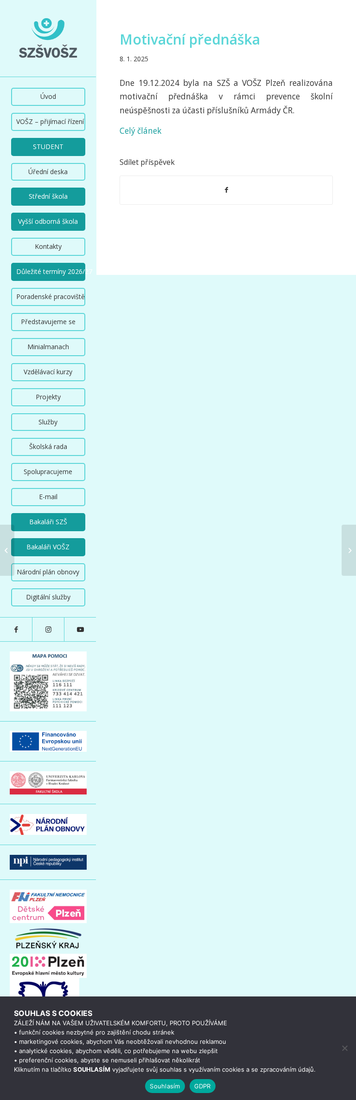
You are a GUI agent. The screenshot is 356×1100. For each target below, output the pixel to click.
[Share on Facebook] (226, 190)
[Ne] (344, 1048)
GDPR (202, 1086)
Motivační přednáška (190, 39)
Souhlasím (165, 1086)
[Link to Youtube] (80, 629)
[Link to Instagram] (48, 629)
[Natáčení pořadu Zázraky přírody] (7, 550)
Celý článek (140, 130)
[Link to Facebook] (16, 629)
